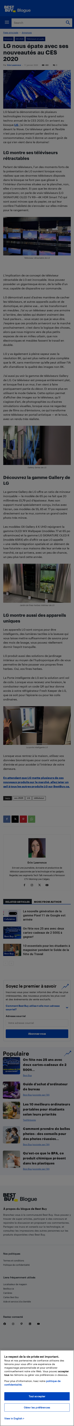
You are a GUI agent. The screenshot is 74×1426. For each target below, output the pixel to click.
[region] (37, 1388)
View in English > (14, 1418)
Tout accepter (37, 1396)
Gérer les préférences (37, 1407)
